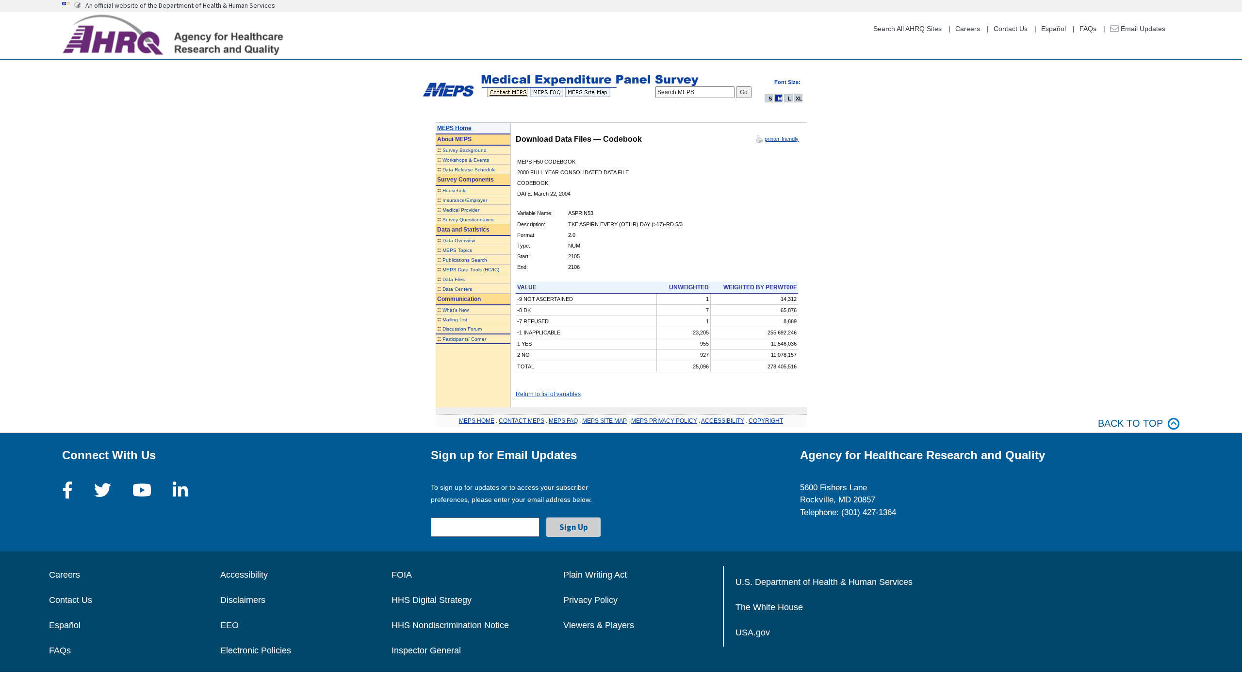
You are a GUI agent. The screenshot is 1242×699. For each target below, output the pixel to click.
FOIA (402, 575)
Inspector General (426, 650)
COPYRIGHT (766, 420)
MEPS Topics (457, 250)
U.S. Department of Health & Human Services (824, 582)
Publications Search (464, 260)
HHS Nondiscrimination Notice (450, 625)
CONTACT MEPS (521, 420)
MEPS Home (454, 128)
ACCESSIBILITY (722, 420)
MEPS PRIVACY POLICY (664, 420)
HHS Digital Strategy (432, 600)
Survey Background (464, 150)
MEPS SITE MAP (604, 420)
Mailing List (454, 319)
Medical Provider (460, 210)
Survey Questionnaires (467, 219)
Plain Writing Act (595, 575)
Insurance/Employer (464, 200)
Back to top (1130, 423)
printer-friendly (782, 139)
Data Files (453, 279)
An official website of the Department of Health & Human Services (180, 5)
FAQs (1087, 29)
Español (1053, 29)
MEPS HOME (476, 420)
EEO (229, 625)
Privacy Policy (590, 600)
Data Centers (457, 289)
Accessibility (244, 575)
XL (799, 98)
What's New (455, 310)
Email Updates (1142, 29)
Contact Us (1011, 29)
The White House (769, 607)
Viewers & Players (598, 625)
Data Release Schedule (469, 169)
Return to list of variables (548, 394)
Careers (967, 29)
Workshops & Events (465, 160)
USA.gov (752, 632)
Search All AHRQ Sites (907, 29)
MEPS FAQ (563, 420)
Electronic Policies (255, 650)
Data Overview (458, 240)
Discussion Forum (462, 329)
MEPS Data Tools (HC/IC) (470, 269)
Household (454, 190)
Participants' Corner (464, 339)
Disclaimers (242, 600)
